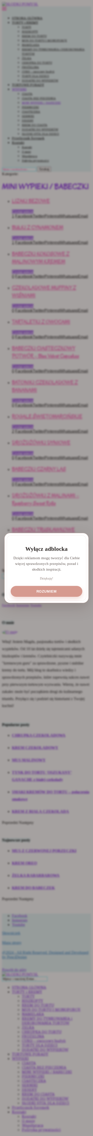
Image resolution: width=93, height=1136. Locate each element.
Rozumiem (46, 591)
